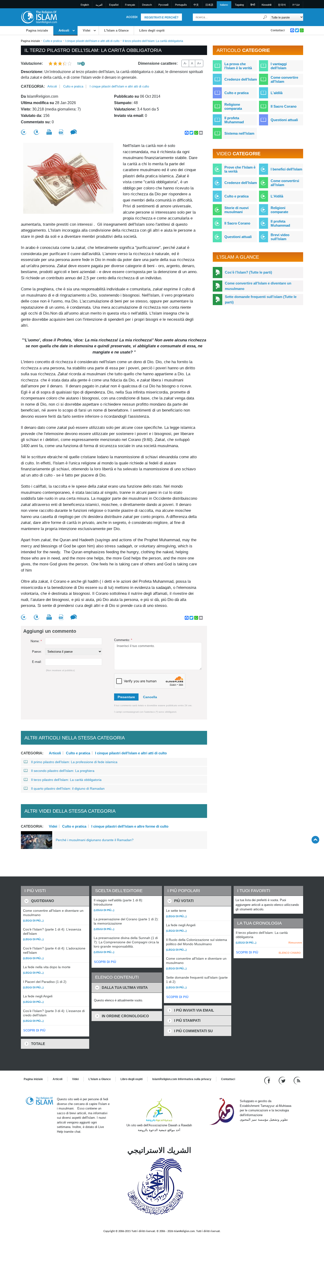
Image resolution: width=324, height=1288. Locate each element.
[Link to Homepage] (39, 17)
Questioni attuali (284, 120)
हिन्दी (252, 4)
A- (185, 63)
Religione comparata (233, 106)
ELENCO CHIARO (290, 952)
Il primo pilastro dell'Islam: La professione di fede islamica (74, 762)
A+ (199, 63)
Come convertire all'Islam (284, 79)
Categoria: (33, 86)
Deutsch (147, 4)
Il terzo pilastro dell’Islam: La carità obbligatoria (66, 780)
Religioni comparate (279, 210)
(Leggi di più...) (33, 920)
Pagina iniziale (37, 30)
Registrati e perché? (161, 17)
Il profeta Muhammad (234, 120)
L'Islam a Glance (116, 30)
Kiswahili (266, 4)
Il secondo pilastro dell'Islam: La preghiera (62, 771)
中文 (196, 4)
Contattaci (278, 30)
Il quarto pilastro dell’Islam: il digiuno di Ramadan (68, 788)
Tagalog (239, 4)
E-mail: (37, 662)
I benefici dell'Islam (286, 169)
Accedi (131, 17)
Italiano (224, 4)
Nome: (36, 641)
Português (181, 4)
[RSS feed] (297, 1080)
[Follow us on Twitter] (283, 1080)
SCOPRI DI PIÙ (34, 1030)
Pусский (163, 4)
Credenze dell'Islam (240, 79)
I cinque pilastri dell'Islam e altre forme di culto (129, 826)
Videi (86, 30)
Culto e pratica (52, 41)
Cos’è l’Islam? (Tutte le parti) (248, 272)
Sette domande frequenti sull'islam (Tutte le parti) (260, 299)
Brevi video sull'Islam (280, 237)
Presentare (126, 697)
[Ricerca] (265, 17)
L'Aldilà (277, 196)
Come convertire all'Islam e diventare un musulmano (258, 286)
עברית (296, 4)
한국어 (282, 4)
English (85, 4)
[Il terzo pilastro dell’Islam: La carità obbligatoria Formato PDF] (61, 132)
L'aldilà (276, 93)
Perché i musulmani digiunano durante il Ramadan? (95, 840)
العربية (99, 4)
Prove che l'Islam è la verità (239, 169)
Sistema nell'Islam (239, 133)
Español (113, 4)
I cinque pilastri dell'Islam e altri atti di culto (92, 41)
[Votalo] (24, 132)
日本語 (209, 4)
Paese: (37, 651)
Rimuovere (295, 942)
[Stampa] (49, 132)
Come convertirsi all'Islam (285, 183)
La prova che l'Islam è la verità (238, 66)
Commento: (123, 640)
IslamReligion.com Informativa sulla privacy (181, 1079)
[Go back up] (315, 839)
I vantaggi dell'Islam (279, 66)
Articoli (64, 30)
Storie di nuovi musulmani (236, 210)
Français (130, 4)
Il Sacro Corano (283, 106)
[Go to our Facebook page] (268, 1080)
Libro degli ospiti (152, 30)
